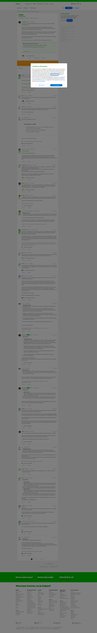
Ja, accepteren (56, 85)
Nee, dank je (41, 85)
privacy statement (37, 78)
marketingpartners (55, 74)
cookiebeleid (62, 77)
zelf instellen (42, 81)
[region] (49, 75)
